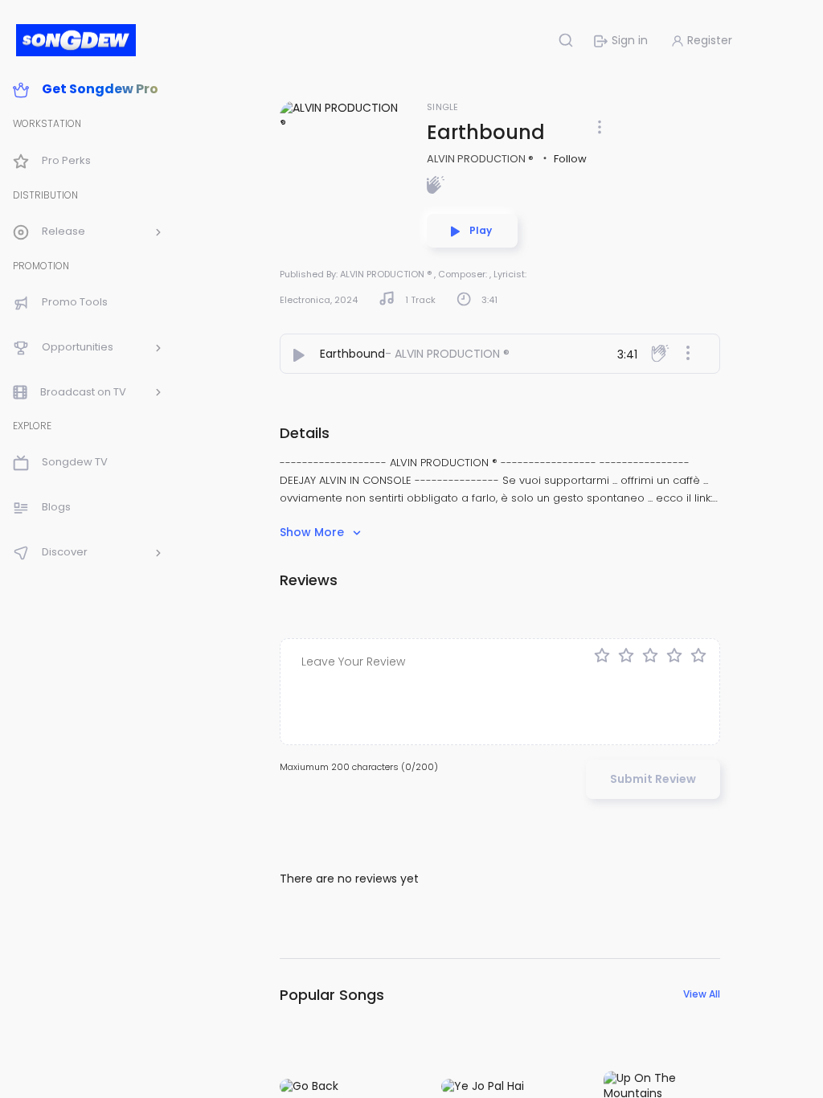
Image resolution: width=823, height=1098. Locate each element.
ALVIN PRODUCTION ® (481, 158)
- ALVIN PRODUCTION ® (447, 354)
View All (701, 994)
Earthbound (352, 354)
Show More (313, 532)
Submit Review (653, 779)
